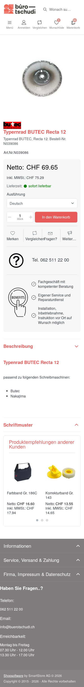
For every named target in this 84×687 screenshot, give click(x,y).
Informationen (17, 546)
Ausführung (16, 194)
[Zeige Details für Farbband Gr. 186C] (23, 472)
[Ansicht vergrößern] (42, 78)
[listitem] (42, 78)
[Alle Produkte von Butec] (12, 124)
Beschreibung (18, 346)
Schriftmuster (18, 424)
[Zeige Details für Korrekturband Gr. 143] (61, 472)
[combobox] (60, 9)
